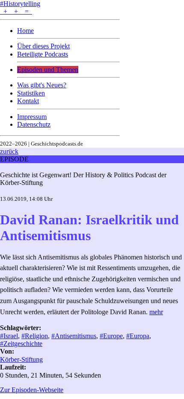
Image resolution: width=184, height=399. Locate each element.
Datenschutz (33, 124)
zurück (9, 151)
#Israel (9, 335)
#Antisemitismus (73, 335)
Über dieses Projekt (43, 46)
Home (25, 30)
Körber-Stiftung (21, 359)
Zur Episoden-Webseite (31, 389)
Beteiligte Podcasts (42, 54)
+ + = (16, 11)
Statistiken (31, 93)
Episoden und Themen (47, 69)
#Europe (111, 335)
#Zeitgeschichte (21, 343)
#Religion (34, 335)
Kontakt (28, 100)
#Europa (137, 335)
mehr (156, 312)
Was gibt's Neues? (41, 85)
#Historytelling (20, 3)
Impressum (32, 116)
